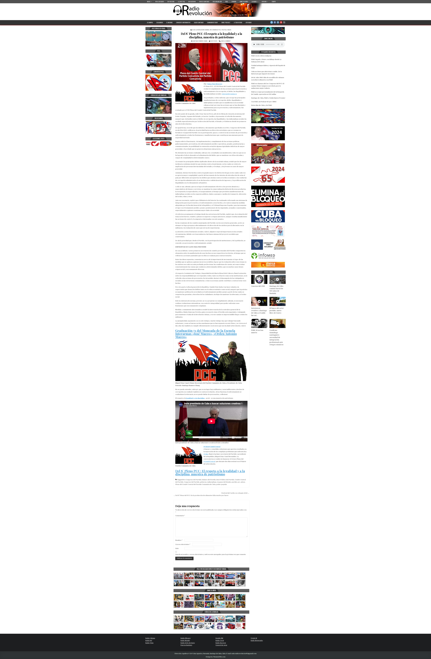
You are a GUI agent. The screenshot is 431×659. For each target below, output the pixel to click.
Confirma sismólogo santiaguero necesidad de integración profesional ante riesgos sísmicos (276, 337)
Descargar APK (217, 1)
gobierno (203, 482)
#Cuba (205, 446)
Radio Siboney (185, 638)
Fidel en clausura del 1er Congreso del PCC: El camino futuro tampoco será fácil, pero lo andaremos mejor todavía (267, 86)
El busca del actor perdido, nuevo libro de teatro (276, 310)
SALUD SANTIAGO (198, 22)
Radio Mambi (185, 640)
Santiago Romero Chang (200, 41)
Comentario (180, 515)
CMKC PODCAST (225, 22)
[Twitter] (271, 22)
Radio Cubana (150, 638)
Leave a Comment (226, 41)
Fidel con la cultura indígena (261, 56)
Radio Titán (149, 643)
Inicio (148, 1)
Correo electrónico (182, 544)
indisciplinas (211, 482)
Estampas (150, 22)
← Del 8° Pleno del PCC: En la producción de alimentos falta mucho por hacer (201, 495)
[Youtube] (281, 22)
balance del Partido (209, 480)
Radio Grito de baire (187, 643)
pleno (243, 482)
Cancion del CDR (258, 286)
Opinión (234, 1)
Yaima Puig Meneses (214, 84)
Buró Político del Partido (225, 480)
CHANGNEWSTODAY (212, 22)
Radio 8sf (148, 640)
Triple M (254, 638)
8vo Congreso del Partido (192, 480)
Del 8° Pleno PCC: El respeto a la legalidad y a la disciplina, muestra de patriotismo (211, 35)
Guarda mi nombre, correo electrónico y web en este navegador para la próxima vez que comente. (210, 554)
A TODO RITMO (238, 22)
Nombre (179, 540)
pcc (239, 482)
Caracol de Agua (221, 645)
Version (264, 1)
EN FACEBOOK (192, 1)
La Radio (254, 1)
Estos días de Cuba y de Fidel (261, 105)
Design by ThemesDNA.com (215, 657)
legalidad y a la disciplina (195, 398)
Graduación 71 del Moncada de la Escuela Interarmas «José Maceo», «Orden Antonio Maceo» (206, 333)
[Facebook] (274, 22)
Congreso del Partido (191, 482)
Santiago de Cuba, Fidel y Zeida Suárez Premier (268, 98)
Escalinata (159, 22)
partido (234, 482)
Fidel (226, 1)
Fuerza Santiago (204, 1)
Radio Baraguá (221, 643)
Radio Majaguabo (257, 640)
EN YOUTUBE (170, 1)
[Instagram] (278, 22)
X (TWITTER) (181, 1)
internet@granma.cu (229, 94)
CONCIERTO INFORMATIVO (183, 22)
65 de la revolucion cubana (200, 30)
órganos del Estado (224, 482)
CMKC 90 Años (244, 1)
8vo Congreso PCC (215, 30)
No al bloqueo (159, 1)
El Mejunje (169, 22)
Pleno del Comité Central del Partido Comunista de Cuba (195, 484)
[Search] (284, 22)
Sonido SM (219, 638)
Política (224, 30)
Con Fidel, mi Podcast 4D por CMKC (264, 102)
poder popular (221, 484)
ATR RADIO (249, 22)
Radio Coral (220, 640)
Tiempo (274, 1)
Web (177, 548)
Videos (229, 30)
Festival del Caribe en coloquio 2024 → (235, 493)
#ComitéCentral (214, 446)
